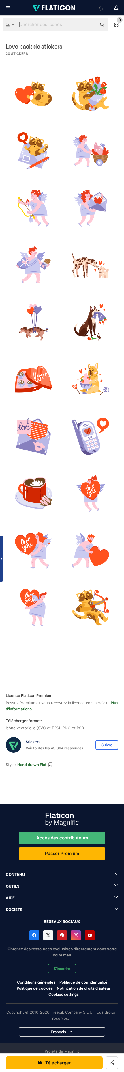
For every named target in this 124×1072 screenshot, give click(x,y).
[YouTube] (90, 935)
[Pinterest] (62, 935)
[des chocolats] (33, 265)
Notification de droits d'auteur (83, 988)
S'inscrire (62, 968)
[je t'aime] (90, 493)
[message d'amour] (90, 436)
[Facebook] (34, 935)
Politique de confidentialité (83, 982)
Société (14, 909)
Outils (13, 886)
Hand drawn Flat (31, 764)
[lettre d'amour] (90, 208)
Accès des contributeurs (62, 838)
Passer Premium (62, 853)
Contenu (15, 874)
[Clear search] (89, 24)
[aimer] (33, 94)
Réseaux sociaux (62, 921)
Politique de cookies (35, 988)
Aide (10, 897)
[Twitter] (48, 935)
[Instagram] (76, 935)
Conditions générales (36, 982)
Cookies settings (63, 994)
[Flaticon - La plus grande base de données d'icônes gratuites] (54, 8)
